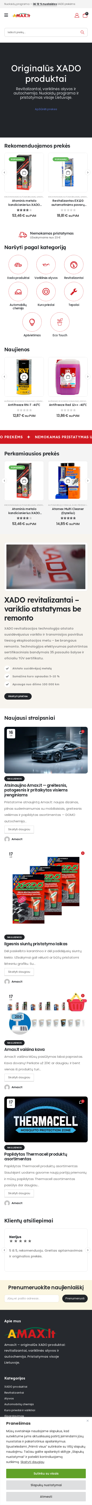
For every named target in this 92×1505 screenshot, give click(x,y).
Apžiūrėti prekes (46, 109)
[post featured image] (46, 750)
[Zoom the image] (30, 1329)
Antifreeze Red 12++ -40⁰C (68, 405)
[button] (4, 172)
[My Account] (77, 15)
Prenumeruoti (75, 1298)
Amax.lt (17, 839)
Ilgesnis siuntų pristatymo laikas (36, 944)
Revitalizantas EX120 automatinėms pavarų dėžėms (68, 205)
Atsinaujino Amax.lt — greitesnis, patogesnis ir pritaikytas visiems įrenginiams (36, 790)
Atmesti (46, 1497)
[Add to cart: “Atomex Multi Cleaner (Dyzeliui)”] (68, 481)
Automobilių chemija (59, 505)
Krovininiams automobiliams (20, 196)
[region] (46, 1461)
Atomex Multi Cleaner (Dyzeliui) (68, 511)
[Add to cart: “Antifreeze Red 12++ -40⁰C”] (68, 377)
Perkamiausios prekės (31, 453)
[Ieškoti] (82, 32)
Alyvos (9, 1398)
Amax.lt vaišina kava (24, 1049)
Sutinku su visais (46, 1473)
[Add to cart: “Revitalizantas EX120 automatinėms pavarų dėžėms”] (68, 173)
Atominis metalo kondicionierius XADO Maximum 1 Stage (24, 205)
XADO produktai (15, 1387)
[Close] (87, 1420)
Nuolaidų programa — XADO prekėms (39, 4)
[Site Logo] (21, 15)
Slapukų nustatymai (46, 1485)
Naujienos (14, 778)
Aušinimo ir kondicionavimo (19, 401)
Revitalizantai (14, 1393)
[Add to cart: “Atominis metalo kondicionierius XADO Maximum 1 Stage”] (24, 173)
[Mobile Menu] (7, 15)
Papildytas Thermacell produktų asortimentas (35, 1157)
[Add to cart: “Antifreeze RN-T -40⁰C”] (24, 377)
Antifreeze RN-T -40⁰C (24, 405)
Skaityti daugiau (32, 1462)
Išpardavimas (14, 1416)
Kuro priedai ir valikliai (19, 1410)
